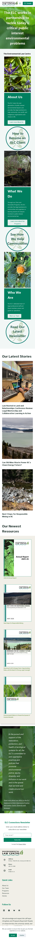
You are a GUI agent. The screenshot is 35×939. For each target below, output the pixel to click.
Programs (5, 891)
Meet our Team (14, 316)
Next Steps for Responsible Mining (13, 623)
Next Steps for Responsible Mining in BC (15, 515)
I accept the (19, 844)
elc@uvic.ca (11, 871)
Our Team (5, 888)
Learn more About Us (16, 122)
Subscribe (17, 840)
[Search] (16, 3)
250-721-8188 (11, 866)
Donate (29, 3)
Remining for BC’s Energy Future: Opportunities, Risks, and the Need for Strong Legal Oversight (17, 669)
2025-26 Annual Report (10, 578)
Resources (5, 893)
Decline (22, 935)
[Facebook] (19, 910)
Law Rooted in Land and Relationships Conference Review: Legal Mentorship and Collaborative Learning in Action (17, 409)
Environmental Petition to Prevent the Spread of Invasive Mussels (17, 716)
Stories (4, 896)
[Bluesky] (14, 910)
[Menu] (20, 3)
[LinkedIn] (4, 910)
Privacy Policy (22, 844)
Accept (13, 935)
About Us (5, 885)
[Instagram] (9, 910)
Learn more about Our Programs (17, 222)
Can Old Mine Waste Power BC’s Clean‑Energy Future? (16, 463)
